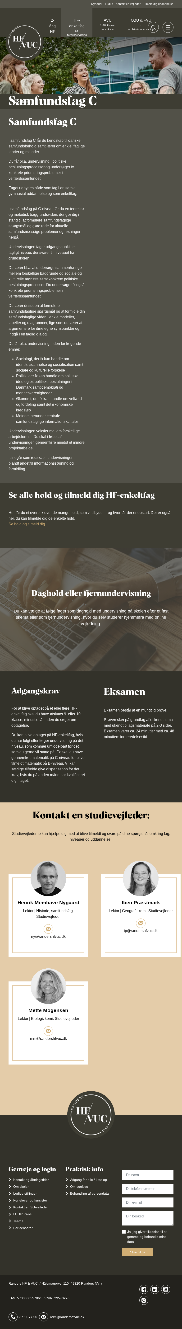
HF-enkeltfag (77, 27)
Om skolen (21, 1186)
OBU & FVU (141, 24)
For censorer (23, 1228)
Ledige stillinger (25, 1193)
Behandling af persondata (89, 1193)
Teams (18, 1221)
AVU (107, 24)
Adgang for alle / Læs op (88, 1180)
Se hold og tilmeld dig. (27, 524)
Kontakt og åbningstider (31, 1180)
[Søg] (153, 27)
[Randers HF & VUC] (25, 42)
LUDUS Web (22, 1214)
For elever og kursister (30, 1200)
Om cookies (79, 1186)
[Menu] (168, 27)
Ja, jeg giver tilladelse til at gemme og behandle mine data (147, 1237)
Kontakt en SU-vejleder (30, 1207)
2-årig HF (52, 26)
